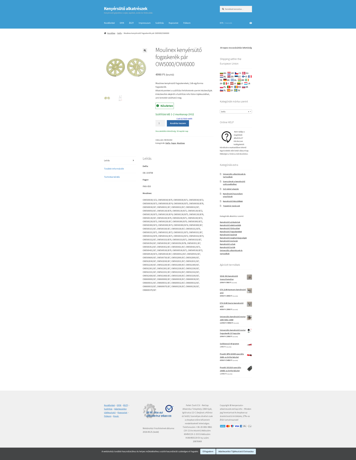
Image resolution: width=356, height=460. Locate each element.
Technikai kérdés (112, 176)
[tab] (120, 160)
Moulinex (181, 143)
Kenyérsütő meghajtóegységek (233, 238)
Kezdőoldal (109, 22)
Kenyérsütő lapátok (228, 234)
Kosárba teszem (178, 123)
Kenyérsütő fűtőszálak (230, 228)
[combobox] (236, 111)
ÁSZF (131, 22)
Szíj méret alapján (231, 189)
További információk (114, 168)
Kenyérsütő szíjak (227, 244)
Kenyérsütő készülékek (233, 201)
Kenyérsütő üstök (227, 247)
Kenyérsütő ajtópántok (230, 222)
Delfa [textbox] (235, 111)
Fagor (173, 143)
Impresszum (145, 22)
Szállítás (159, 22)
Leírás (107, 160)
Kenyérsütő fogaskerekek (231, 231)
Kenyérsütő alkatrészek (125, 8)
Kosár (116, 416)
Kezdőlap (111, 33)
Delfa (119, 33)
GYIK (122, 22)
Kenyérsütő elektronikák (230, 225)
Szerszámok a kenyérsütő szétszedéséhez (234, 182)
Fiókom (187, 22)
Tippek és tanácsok (231, 206)
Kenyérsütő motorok (229, 241)
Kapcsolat (173, 22)
